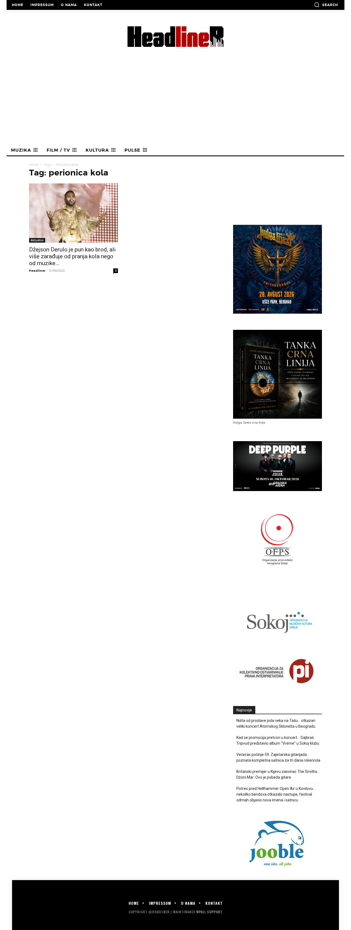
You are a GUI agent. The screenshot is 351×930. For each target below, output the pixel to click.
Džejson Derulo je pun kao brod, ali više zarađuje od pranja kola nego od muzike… (72, 256)
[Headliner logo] (175, 36)
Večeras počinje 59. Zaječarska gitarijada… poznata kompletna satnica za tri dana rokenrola (278, 757)
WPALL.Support (209, 911)
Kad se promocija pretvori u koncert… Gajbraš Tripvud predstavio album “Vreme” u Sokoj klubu (277, 740)
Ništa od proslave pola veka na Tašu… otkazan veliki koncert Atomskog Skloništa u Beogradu (275, 723)
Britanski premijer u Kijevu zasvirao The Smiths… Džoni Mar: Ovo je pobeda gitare (278, 774)
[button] (326, 4)
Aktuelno (37, 240)
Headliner (37, 270)
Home (34, 164)
